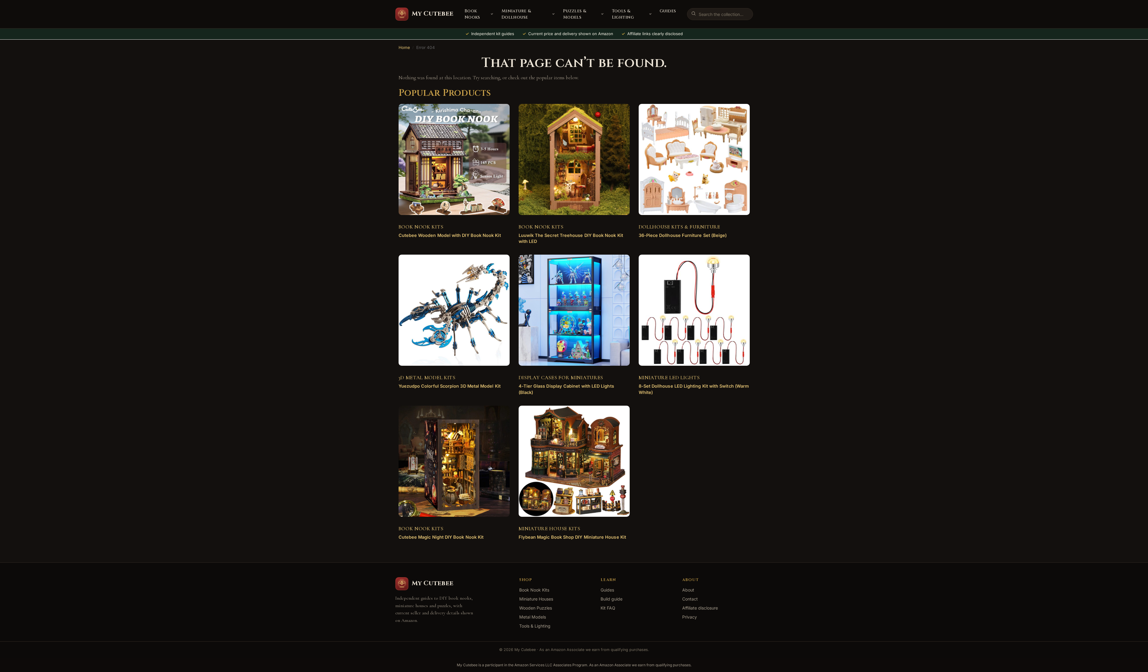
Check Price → (449, 240)
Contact (690, 598)
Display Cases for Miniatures (561, 377)
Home (404, 47)
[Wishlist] (496, 112)
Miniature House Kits (549, 528)
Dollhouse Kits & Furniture (679, 227)
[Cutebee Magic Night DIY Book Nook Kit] (454, 461)
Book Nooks (472, 14)
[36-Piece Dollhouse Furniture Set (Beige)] (694, 159)
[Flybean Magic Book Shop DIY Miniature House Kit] (574, 461)
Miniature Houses (536, 598)
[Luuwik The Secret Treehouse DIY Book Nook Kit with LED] (574, 159)
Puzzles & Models (574, 14)
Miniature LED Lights (669, 377)
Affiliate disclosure (700, 607)
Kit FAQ (608, 607)
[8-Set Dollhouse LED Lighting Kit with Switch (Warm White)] (694, 310)
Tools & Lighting (623, 14)
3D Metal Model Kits (427, 377)
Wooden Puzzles (535, 607)
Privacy (689, 616)
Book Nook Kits (421, 227)
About (688, 589)
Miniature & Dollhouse (516, 14)
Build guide (611, 598)
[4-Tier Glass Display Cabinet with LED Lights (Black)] (574, 310)
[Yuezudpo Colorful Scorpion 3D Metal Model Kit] (454, 310)
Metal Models (532, 616)
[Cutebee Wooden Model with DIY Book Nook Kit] (454, 159)
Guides (668, 11)
